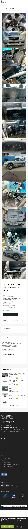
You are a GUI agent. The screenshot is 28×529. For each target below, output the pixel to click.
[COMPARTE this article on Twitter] (12, 321)
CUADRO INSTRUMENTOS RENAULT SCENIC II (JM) (16, 381)
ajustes (11, 522)
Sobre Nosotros (5, 445)
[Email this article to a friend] (22, 321)
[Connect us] (2, 474)
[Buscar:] (13, 8)
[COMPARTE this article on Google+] (15, 321)
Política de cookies (6, 462)
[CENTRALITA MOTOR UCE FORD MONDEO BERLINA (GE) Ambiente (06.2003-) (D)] (5, 395)
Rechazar (10, 526)
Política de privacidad (6, 458)
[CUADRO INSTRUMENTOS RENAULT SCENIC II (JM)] (5, 381)
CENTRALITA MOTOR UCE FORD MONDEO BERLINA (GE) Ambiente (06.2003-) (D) (17, 394)
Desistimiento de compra (7, 466)
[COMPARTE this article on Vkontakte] (20, 321)
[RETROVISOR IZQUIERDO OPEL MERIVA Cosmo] (5, 388)
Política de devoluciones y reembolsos (10, 464)
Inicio (3, 441)
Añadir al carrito (10, 315)
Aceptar (4, 526)
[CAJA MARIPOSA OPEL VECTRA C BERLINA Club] (5, 402)
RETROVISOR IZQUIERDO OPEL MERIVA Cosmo (16, 388)
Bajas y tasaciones (6, 447)
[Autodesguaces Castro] (7, 1)
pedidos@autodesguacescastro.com (11, 427)
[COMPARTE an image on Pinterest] (17, 321)
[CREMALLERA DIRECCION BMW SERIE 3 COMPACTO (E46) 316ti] (5, 375)
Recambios (4, 443)
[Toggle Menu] (2, 6)
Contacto (4, 448)
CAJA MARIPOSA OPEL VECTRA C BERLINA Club (16, 401)
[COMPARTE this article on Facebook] (10, 321)
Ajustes (16, 526)
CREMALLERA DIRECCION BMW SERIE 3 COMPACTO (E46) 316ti (17, 374)
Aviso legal (4, 460)
